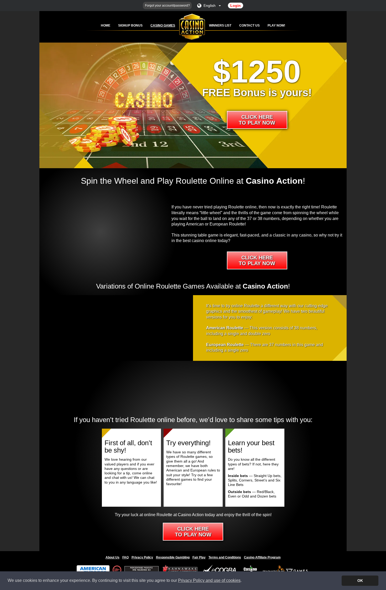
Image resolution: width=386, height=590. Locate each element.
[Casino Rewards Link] (250, 570)
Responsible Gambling (173, 557)
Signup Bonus (130, 25)
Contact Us (249, 25)
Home (105, 25)
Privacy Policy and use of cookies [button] (209, 580)
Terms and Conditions (224, 557)
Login (235, 5)
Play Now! (276, 25)
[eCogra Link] (220, 570)
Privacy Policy (142, 557)
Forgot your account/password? (167, 5)
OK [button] (360, 580)
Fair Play (199, 557)
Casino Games (162, 25)
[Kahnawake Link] (180, 570)
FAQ (125, 557)
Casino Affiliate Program (262, 557)
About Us (112, 557)
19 (116, 570)
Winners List (220, 25)
